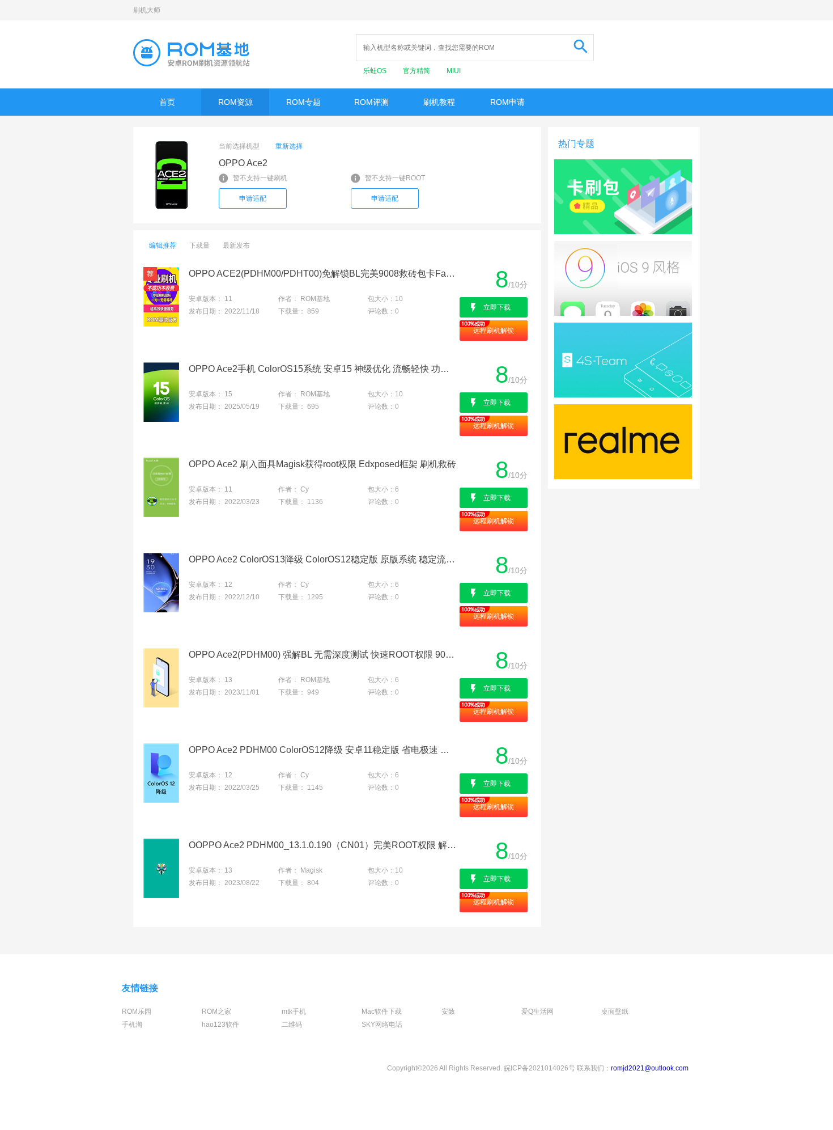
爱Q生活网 (537, 1011)
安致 (448, 1011)
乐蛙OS (375, 71)
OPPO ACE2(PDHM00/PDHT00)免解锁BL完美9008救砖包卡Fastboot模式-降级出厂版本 (323, 273)
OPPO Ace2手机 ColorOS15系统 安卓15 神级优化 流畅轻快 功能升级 (323, 369)
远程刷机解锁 (493, 331)
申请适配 (252, 198)
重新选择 (289, 146)
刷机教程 (439, 102)
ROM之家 (216, 1011)
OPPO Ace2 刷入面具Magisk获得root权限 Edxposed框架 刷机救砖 (322, 464)
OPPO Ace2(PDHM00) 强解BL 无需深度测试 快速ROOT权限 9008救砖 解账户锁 (323, 654)
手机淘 (132, 1025)
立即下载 (497, 307)
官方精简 (417, 71)
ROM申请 (507, 102)
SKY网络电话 (382, 1025)
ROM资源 (235, 102)
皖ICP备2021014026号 (539, 1068)
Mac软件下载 (382, 1011)
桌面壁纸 (614, 1011)
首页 (167, 102)
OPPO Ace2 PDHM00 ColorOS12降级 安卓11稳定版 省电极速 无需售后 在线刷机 (323, 750)
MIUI (454, 71)
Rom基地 (191, 52)
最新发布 (236, 245)
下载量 (199, 245)
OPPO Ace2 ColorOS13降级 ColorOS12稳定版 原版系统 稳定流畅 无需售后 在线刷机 (323, 559)
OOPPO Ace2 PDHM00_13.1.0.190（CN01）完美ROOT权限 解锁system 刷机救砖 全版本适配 (323, 845)
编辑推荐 (162, 245)
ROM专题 (303, 102)
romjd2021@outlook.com (649, 1068)
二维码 (292, 1025)
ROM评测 (371, 102)
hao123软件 (220, 1025)
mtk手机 (294, 1011)
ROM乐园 (136, 1011)
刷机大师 (146, 10)
